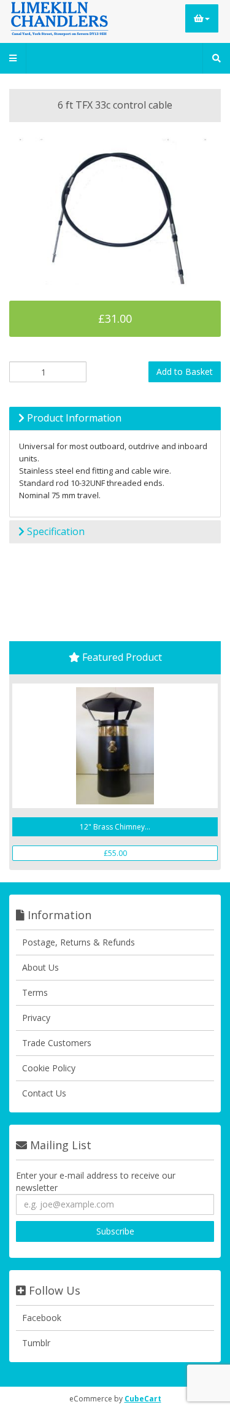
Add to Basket (184, 371)
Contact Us (44, 1093)
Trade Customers (56, 1043)
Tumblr (36, 1343)
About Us (40, 967)
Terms (35, 992)
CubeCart (143, 1398)
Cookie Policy (48, 1068)
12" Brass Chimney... (115, 827)
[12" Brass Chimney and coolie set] (115, 745)
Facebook (41, 1317)
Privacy (36, 1017)
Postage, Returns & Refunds (78, 942)
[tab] (115, 418)
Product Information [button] (73, 418)
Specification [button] (55, 531)
